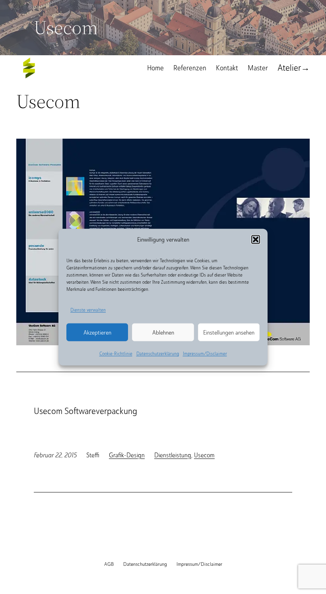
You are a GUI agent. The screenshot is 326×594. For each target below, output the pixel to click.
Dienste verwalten (88, 309)
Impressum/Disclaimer (205, 353)
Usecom (204, 455)
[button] (256, 239)
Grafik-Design (127, 455)
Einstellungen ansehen (228, 332)
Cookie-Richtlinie (115, 353)
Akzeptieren (97, 332)
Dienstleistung (172, 455)
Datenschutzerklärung (157, 353)
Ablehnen (163, 332)
